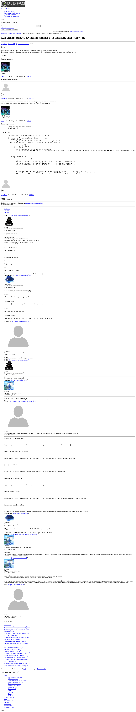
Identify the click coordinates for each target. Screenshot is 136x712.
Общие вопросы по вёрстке (17, 680)
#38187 (31, 98)
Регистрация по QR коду (12, 639)
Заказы (6, 210)
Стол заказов (8, 700)
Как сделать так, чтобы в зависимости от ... (23, 401)
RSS (24, 669)
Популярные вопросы (15, 677)
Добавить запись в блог (11, 16)
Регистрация (10, 28)
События (7, 209)
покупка (7, 625)
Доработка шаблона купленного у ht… (17, 627)
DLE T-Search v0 (10, 661)
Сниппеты (7, 704)
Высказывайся (41, 669)
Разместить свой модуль (12, 13)
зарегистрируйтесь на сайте (34, 203)
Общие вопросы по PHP (15, 682)
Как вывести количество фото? (19, 216)
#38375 (31, 195)
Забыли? (3, 28)
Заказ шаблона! (9, 631)
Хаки (9, 694)
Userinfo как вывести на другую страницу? (24, 534)
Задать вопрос (5, 8)
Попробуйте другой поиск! (76, 31)
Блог (5, 699)
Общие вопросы (13, 679)
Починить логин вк (11, 635)
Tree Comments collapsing (12, 651)
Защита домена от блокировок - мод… (17, 653)
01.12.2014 (11, 44)
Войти (38, 26)
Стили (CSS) (12, 689)
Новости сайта (9, 697)
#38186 (29, 76)
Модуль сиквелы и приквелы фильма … (17, 643)
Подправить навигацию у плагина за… (17, 633)
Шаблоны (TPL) (13, 687)
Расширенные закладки (20, 513)
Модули (6, 212)
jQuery (10, 690)
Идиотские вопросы (15, 33)
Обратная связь (9, 707)
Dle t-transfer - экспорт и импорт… (15, 655)
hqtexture (4, 44)
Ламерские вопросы (14, 684)
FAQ (5, 675)
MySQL (10, 695)
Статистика (8, 705)
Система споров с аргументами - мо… (17, 663)
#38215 (29, 121)
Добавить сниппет (10, 15)
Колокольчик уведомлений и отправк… (17, 666)
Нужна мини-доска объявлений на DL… (17, 637)
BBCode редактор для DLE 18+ (14, 647)
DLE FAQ (4, 33)
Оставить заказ (9, 11)
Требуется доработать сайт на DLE (15, 641)
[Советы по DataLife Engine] (13, 6)
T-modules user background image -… (16, 657)
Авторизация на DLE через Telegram (16, 659)
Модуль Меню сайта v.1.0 (19, 380)
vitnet (2, 76)
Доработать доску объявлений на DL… (17, 629)
